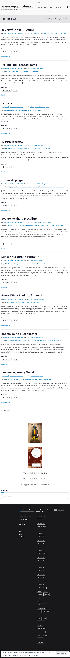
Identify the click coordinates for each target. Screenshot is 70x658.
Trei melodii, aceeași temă (19, 65)
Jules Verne (24, 187)
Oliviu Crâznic (46, 611)
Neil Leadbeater (37, 340)
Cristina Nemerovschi (42, 526)
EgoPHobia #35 (41, 570)
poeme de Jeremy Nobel (17, 372)
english (41, 299)
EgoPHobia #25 (41, 543)
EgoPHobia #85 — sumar (18, 29)
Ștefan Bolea (25, 71)
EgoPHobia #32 (41, 560)
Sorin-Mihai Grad (31, 110)
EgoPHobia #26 (41, 547)
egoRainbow (42, 222)
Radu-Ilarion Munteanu (48, 187)
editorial (32, 68)
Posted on (16, 33)
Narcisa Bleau (28, 379)
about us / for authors (56, 7)
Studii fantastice (41, 632)
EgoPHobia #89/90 (42, 587)
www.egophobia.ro (17, 6)
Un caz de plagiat (13, 180)
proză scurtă (40, 621)
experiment (40, 594)
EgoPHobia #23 (41, 536)
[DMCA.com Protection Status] (59, 510)
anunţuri (47, 12)
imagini (39, 598)
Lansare (6, 103)
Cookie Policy (35, 655)
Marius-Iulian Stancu (42, 604)
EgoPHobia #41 (41, 584)
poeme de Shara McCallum (19, 218)
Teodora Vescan (36, 264)
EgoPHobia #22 (41, 533)
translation (40, 638)
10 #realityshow (12, 141)
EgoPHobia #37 (41, 574)
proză (41, 145)
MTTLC (39, 611)
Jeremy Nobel (19, 379)
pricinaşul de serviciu (50, 184)
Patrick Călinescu (41, 615)
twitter (21, 534)
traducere (52, 225)
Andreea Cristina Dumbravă (14, 340)
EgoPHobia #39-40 (42, 581)
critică (39, 530)
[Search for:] (35, 496)
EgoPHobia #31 (41, 557)
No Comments (63, 33)
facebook (21, 537)
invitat (39, 601)
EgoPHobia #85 (34, 33)
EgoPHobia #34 (41, 567)
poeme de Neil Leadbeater (19, 334)
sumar (56, 33)
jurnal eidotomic (24, 519)
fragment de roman (21, 148)
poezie (49, 222)
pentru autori (47, 3)
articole (32, 107)
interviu (45, 598)
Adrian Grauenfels (41, 516)
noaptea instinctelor (25, 517)
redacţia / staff (42, 7)
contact (39, 12)
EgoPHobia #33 (41, 564)
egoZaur (46, 107)
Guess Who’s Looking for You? (21, 295)
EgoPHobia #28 (41, 550)
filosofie (47, 594)
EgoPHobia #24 (41, 540)
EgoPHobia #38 (41, 577)
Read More (5, 57)
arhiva (39, 3)
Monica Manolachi (28, 225)
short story (40, 625)
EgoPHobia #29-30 (42, 553)
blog (20, 531)
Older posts (6, 410)
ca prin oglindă (41, 523)
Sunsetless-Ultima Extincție (20, 257)
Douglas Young (10, 302)
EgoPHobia (6, 33)
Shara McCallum (44, 225)
